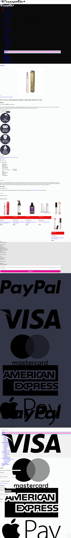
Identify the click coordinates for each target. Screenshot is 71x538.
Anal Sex (5, 55)
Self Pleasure (8, 23)
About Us (1, 251)
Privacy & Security (3, 250)
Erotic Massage (5, 167)
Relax (7, 35)
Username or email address (5, 470)
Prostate (7, 24)
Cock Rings (8, 22)
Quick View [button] (2, 216)
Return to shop (5, 20)
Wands (7, 10)
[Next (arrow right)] (1, 502)
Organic (7, 29)
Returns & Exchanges (4, 249)
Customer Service (5, 464)
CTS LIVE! (5, 63)
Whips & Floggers (9, 44)
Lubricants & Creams (4, 97)
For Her (5, 51)
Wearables (6, 45)
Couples (7, 7)
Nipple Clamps (8, 41)
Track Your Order (2, 257)
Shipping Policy (3, 248)
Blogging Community (8, 62)
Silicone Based (8, 30)
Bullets (7, 6)
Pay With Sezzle (2, 259)
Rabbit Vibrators (5, 172)
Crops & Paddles (9, 39)
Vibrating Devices (9, 16)
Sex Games (6, 53)
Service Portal (2, 244)
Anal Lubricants (7, 457)
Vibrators (5, 5)
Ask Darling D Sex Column (9, 459)
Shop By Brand (7, 57)
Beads (7, 18)
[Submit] (2, 431)
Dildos (5, 12)
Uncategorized (5, 175)
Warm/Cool (8, 36)
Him (3, 434)
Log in (8, 481)
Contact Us (2, 246)
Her (2, 433)
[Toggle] (10, 169)
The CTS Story (4, 463)
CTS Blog (5, 59)
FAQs (1, 245)
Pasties (7, 47)
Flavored (7, 28)
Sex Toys (4, 4)
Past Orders (2, 258)
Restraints (8, 42)
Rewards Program (7, 60)
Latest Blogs (6, 462)
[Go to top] (0, 428)
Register (1, 499)
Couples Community (6, 58)
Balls (7, 15)
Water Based (8, 31)
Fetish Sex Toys (5, 37)
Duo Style (8, 8)
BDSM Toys (6, 38)
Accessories (8, 48)
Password (2, 472)
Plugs (7, 19)
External (7, 9)
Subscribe (30, 271)
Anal (7, 27)
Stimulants (11, 97)
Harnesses (8, 14)
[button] (3, 9)
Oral (7, 33)
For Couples (6, 50)
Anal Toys (6, 17)
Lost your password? (4, 483)
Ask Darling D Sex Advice (8, 61)
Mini (7, 11)
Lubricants (6, 26)
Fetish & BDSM (5, 442)
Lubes (3, 25)
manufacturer (35, 190)
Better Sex (4, 49)
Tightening (8, 34)
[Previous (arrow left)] (0, 502)
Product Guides (7, 461)
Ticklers (7, 43)
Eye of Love (3, 158)
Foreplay (5, 54)
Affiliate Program (2, 261)
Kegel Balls (6, 438)
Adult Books (4, 163)
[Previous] (0, 95)
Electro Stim (8, 40)
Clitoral (7, 32)
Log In (1, 256)
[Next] (1, 95)
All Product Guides (7, 56)
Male (5, 21)
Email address (3, 487)
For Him (5, 52)
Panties (7, 46)
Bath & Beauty (6, 157)
